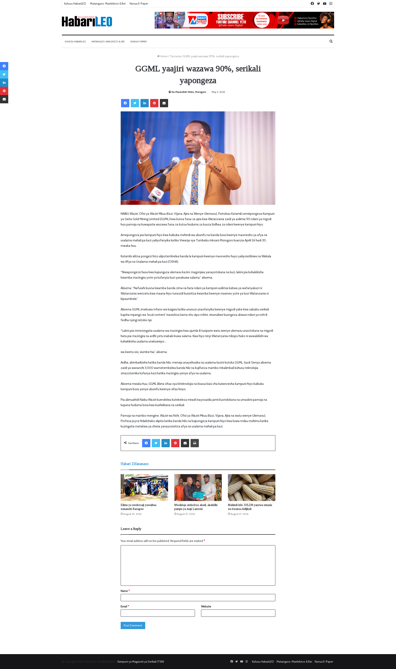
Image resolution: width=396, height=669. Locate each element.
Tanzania (175, 56)
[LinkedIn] (144, 103)
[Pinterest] (154, 103)
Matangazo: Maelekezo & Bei (108, 3)
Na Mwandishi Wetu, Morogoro (189, 91)
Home (164, 56)
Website (206, 606)
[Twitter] (135, 103)
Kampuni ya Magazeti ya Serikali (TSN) (141, 661)
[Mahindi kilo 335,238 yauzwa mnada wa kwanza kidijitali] (251, 487)
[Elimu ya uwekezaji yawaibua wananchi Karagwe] (144, 487)
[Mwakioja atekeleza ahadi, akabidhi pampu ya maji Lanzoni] (198, 487)
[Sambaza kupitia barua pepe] (164, 103)
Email (125, 606)
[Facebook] (125, 103)
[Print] (195, 443)
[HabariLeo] (87, 21)
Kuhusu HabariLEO (75, 3)
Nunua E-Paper (139, 3)
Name (125, 591)
